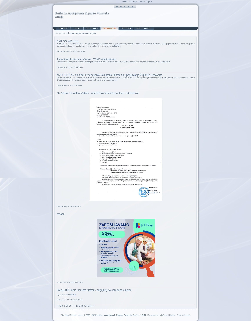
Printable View (76, 315)
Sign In (149, 2)
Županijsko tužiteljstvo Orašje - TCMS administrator (86, 59)
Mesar (60, 214)
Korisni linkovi (144, 28)
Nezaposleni (109, 28)
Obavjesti (63, 28)
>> (94, 306)
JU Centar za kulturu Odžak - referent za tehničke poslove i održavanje (98, 93)
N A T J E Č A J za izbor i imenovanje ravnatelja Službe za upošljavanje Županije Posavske (109, 75)
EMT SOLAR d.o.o (67, 41)
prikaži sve (116, 46)
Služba (77, 28)
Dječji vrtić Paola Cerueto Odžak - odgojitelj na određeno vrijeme (94, 290)
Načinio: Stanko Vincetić (179, 315)
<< (73, 306)
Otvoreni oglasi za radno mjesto (81, 33)
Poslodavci (92, 28)
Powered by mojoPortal (158, 315)
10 (90, 306)
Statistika (126, 28)
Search (142, 2)
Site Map (65, 315)
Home (124, 2)
